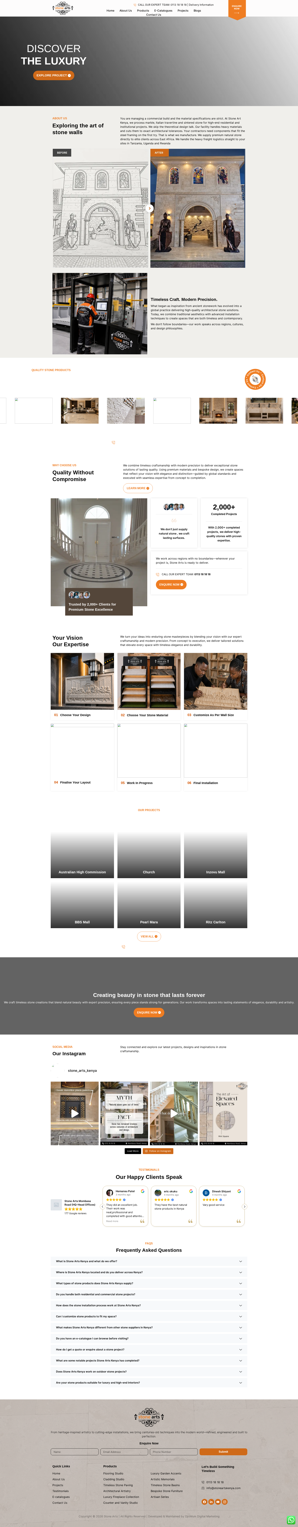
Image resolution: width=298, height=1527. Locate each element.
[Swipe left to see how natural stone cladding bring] (223, 1113)
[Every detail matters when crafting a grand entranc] (75, 1113)
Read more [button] (209, 1221)
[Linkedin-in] (211, 1502)
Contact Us (153, 14)
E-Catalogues (163, 10)
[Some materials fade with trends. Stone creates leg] (124, 1113)
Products (143, 10)
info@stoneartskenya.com (223, 1488)
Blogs (197, 10)
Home (110, 10)
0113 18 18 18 (215, 1482)
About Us (126, 10)
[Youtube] (218, 1502)
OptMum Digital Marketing (202, 1516)
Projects (183, 10)
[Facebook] (204, 1502)
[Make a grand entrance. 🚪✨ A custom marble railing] (174, 1113)
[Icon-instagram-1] (225, 1502)
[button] (244, 1206)
